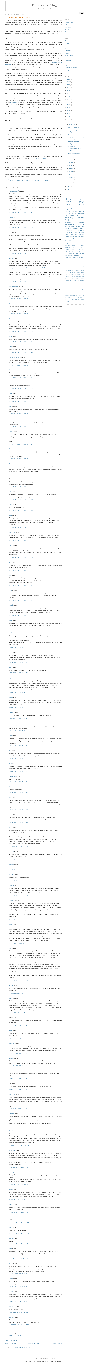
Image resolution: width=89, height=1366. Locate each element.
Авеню (74, 257)
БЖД (78, 276)
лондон (82, 287)
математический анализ (72, 264)
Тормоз (11, 217)
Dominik (11, 712)
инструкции (68, 243)
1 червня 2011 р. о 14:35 (18, 1184)
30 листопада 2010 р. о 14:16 (21, 628)
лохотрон (81, 262)
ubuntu (66, 257)
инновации (75, 284)
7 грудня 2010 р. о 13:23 (18, 746)
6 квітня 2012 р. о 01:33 (18, 1301)
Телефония (68, 60)
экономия (67, 301)
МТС (66, 278)
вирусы (74, 259)
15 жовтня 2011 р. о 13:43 (19, 1274)
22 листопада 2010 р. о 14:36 (21, 342)
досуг (19, 180)
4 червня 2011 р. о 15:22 (18, 1199)
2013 (68, 110)
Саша (10, 814)
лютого (71, 180)
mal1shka (11, 874)
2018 (68, 99)
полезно (67, 58)
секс (83, 295)
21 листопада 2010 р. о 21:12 (21, 282)
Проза (66, 63)
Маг (10, 383)
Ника (10, 346)
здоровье (81, 220)
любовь (82, 228)
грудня (71, 122)
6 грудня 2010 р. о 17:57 (18, 707)
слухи (66, 297)
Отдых (42, 180)
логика (78, 287)
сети (66, 270)
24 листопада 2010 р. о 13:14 (21, 487)
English (67, 70)
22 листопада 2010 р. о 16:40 (21, 365)
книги (72, 251)
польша (67, 268)
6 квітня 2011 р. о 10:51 (18, 1089)
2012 (68, 113)
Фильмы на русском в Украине (17, 17)
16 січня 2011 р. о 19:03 (18, 1012)
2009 (68, 186)
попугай (82, 293)
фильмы (48, 180)
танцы (82, 270)
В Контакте (13, 102)
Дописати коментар (11, 1340)
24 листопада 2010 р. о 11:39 (21, 474)
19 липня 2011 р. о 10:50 (18, 1259)
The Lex (11, 900)
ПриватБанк (73, 237)
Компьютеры (69, 55)
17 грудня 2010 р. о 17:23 (19, 880)
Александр (12, 532)
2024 (68, 82)
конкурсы (74, 226)
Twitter (67, 237)
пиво (82, 237)
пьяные (72, 268)
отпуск (67, 213)
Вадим (11, 1263)
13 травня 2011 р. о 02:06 (19, 1145)
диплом (82, 259)
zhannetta (11, 370)
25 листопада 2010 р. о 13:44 (21, 527)
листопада (72, 124)
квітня (71, 174)
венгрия (82, 245)
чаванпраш (12, 1330)
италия (77, 239)
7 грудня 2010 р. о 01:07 (18, 731)
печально (75, 207)
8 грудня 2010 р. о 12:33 (18, 771)
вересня (71, 160)
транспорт (67, 299)
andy (10, 406)
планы (82, 209)
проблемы (77, 251)
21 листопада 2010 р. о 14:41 (21, 253)
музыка (82, 264)
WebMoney (78, 249)
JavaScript (78, 253)
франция (67, 272)
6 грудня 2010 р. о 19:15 (18, 718)
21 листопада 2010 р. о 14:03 (21, 212)
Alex (10, 562)
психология (80, 230)
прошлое (74, 213)
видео (82, 241)
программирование (71, 215)
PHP (72, 232)
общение (74, 291)
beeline (75, 276)
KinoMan (11, 1131)
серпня (71, 163)
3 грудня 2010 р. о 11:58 (18, 662)
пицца (82, 266)
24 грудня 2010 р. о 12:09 (19, 980)
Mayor (10, 736)
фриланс (67, 232)
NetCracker (72, 249)
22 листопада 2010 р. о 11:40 (21, 331)
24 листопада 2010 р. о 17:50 (21, 499)
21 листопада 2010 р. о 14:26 (21, 227)
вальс (71, 280)
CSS (79, 272)
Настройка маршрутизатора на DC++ (74, 149)
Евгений (11, 851)
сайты (79, 295)
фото (74, 253)
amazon (76, 255)
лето (76, 232)
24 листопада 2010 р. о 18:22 (21, 510)
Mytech (11, 605)
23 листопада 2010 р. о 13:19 (21, 388)
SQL (83, 253)
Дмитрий (11, 1317)
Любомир (12, 1150)
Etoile (10, 763)
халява (74, 211)
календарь (81, 284)
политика (81, 224)
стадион (71, 253)
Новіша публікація (10, 1343)
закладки (82, 282)
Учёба (66, 48)
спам (66, 239)
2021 (68, 90)
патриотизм (68, 293)
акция (66, 251)
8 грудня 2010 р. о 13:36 (18, 792)
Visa (66, 255)
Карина (11, 985)
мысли (66, 266)
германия (81, 234)
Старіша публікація (56, 1343)
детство (67, 282)
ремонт (76, 295)
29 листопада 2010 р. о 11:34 (21, 600)
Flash (66, 274)
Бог (81, 276)
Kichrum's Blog (44, 5)
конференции (72, 262)
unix (70, 257)
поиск (77, 293)
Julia (10, 575)
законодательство (27, 180)
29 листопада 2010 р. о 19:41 (21, 615)
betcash (11, 1278)
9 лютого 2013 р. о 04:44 (19, 1335)
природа (67, 295)
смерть (66, 253)
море (79, 237)
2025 (68, 79)
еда (66, 262)
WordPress (70, 255)
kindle (82, 255)
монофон (82, 289)
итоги (81, 204)
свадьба (77, 268)
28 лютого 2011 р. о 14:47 (19, 1025)
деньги (68, 201)
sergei (10, 336)
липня (71, 165)
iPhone (71, 241)
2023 (68, 85)
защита (66, 284)
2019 (68, 96)
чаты (79, 299)
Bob (10, 751)
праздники (75, 247)
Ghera (10, 1227)
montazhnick (12, 776)
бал (69, 251)
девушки (67, 226)
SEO (66, 241)
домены (72, 282)
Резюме (67, 29)
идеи (70, 284)
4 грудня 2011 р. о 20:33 (18, 1286)
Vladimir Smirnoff (14, 191)
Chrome (82, 243)
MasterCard (77, 274)
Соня (10, 590)
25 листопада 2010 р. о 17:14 (21, 540)
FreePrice (71, 274)
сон (69, 297)
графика (82, 280)
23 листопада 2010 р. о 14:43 (21, 401)
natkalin (11, 432)
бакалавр (82, 278)
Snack (10, 504)
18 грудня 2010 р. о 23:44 (19, 895)
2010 (68, 119)
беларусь (67, 280)
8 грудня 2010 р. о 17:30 (18, 822)
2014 (68, 108)
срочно (77, 297)
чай (76, 299)
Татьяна (11, 1291)
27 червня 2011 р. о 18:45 (19, 1244)
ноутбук (71, 266)
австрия (70, 259)
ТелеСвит (75, 228)
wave (83, 249)
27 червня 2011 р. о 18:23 (19, 1233)
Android (76, 272)
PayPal (82, 274)
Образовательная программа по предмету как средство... (76, 137)
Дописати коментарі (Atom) (23, 1347)
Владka (11, 827)
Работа (67, 53)
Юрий (11, 678)
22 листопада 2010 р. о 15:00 (21, 352)
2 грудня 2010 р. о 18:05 (18, 647)
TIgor (10, 232)
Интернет (68, 46)
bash (79, 255)
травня (71, 171)
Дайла (11, 464)
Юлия (10, 1030)
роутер (82, 251)
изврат (37, 180)
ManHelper (12, 1172)
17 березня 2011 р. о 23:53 (19, 1053)
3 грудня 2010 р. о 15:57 (18, 673)
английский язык (73, 278)
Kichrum (11, 258)
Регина (11, 319)
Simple (11, 787)
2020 (68, 93)
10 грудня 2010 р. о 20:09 (19, 846)
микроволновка (73, 289)
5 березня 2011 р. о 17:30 (19, 1038)
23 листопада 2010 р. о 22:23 (21, 444)
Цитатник (68, 51)
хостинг (72, 272)
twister (11, 998)
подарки (73, 293)
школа (82, 299)
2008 (68, 189)
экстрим (76, 243)
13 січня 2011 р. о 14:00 (18, 993)
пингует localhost (41, 158)
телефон (81, 232)
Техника (67, 65)
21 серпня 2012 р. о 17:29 (19, 1325)
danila (10, 492)
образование (77, 266)
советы (69, 270)
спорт (73, 270)
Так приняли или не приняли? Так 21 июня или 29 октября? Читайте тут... (31, 268)
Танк (10, 393)
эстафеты (81, 213)
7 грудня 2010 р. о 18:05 (18, 758)
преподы (68, 222)
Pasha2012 (12, 1306)
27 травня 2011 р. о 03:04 (19, 1167)
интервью (67, 247)
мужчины (67, 291)
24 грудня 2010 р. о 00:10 (19, 943)
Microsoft (71, 239)
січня (70, 183)
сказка (82, 247)
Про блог (67, 24)
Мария (11, 924)
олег (10, 797)
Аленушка (12, 1043)
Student (11, 697)
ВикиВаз (11, 885)
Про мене (68, 27)
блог (82, 207)
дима (10, 1249)
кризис (82, 239)
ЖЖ (83, 276)
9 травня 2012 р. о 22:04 (18, 1312)
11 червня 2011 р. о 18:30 (19, 1222)
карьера (67, 287)
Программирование (71, 68)
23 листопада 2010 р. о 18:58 (21, 427)
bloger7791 (12, 1204)
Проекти (67, 32)
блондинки (73, 234)
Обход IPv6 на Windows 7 (75, 153)
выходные (76, 280)
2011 (68, 116)
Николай (11, 1113)
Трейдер (11, 633)
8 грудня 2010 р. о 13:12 (18, 782)
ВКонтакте (12, 180)
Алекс (11, 419)
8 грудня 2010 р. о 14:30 (18, 809)
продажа (72, 295)
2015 (68, 105)
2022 (68, 88)
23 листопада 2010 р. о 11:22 (21, 378)
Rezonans (67, 276)
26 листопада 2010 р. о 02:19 (21, 570)
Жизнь (67, 41)
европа (81, 211)
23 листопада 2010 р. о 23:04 (21, 459)
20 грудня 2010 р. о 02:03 (19, 919)
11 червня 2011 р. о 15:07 (19, 1212)
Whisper (71, 276)
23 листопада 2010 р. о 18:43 (21, 414)
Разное (78, 257)
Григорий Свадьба (14, 357)
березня (71, 177)
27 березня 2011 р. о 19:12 (19, 1066)
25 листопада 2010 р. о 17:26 (21, 557)
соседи (72, 297)
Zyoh (10, 515)
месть (66, 289)
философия (68, 230)
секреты (82, 268)
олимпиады (81, 291)
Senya (10, 545)
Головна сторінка (33, 1343)
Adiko (10, 620)
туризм (72, 299)
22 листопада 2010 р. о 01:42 (21, 314)
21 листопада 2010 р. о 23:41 (21, 299)
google (81, 222)
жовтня (71, 157)
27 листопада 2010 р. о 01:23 (21, 585)
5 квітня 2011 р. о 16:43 (18, 1079)
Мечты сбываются (73, 127)
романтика (81, 226)
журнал (77, 282)
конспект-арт (72, 287)
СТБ (66, 259)
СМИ (82, 257)
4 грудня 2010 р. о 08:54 (18, 692)
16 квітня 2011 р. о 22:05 (18, 1126)
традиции (81, 297)
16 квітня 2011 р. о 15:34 (18, 1109)
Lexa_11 (11, 1058)
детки (78, 259)
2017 (68, 102)
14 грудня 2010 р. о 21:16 (19, 859)
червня (71, 168)
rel (9, 723)
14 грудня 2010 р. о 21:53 (19, 870)
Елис (10, 652)
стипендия (77, 270)
